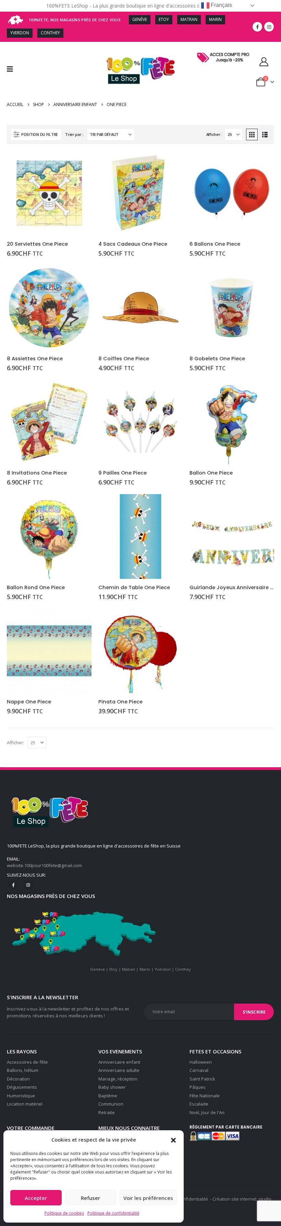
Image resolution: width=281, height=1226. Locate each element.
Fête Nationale (205, 1096)
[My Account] (264, 61)
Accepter (36, 1197)
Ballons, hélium (22, 1070)
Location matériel (24, 1104)
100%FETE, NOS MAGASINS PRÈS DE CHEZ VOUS (75, 19)
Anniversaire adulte (118, 1070)
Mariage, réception (117, 1079)
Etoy (113, 969)
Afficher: (213, 134)
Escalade (199, 1104)
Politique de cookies (64, 1213)
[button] (173, 1139)
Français (220, 5)
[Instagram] (269, 27)
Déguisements (22, 1087)
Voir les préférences (148, 1197)
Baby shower (112, 1087)
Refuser (90, 1197)
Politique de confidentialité (113, 1213)
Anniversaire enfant (119, 1062)
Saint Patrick (202, 1079)
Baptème (107, 1096)
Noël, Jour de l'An (207, 1112)
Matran (128, 969)
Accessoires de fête (27, 1062)
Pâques (198, 1087)
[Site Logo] (140, 69)
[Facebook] (257, 27)
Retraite (106, 1112)
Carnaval (199, 1070)
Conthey (183, 969)
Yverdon (163, 969)
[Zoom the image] (224, 52)
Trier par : (74, 134)
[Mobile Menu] (12, 69)
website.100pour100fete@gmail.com (44, 865)
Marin (144, 969)
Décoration (18, 1079)
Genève (97, 969)
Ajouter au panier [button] (80, 162)
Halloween (201, 1062)
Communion (110, 1104)
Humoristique (21, 1096)
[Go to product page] (49, 193)
